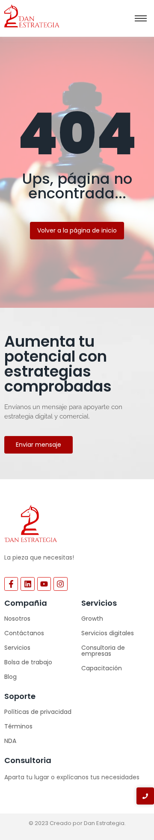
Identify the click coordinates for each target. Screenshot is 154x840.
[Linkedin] (27, 584)
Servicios (17, 647)
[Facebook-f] (11, 584)
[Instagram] (60, 584)
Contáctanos (24, 633)
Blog (10, 676)
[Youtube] (44, 584)
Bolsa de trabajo (28, 662)
